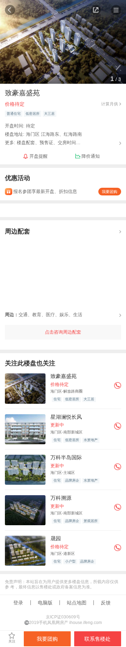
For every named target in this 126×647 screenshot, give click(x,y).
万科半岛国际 (66, 457)
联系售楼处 (97, 639)
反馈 (106, 602)
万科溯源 (60, 498)
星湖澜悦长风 (66, 417)
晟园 (55, 538)
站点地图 (76, 602)
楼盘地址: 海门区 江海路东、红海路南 (43, 134)
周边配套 (17, 231)
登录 (18, 602)
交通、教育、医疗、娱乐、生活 (43, 314)
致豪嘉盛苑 (63, 376)
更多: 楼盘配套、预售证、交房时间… (42, 142)
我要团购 (109, 191)
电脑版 (45, 602)
